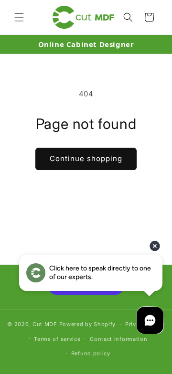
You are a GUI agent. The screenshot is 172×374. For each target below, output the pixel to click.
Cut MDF (44, 324)
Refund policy (90, 353)
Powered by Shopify (87, 324)
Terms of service (57, 339)
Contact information (118, 339)
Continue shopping (86, 158)
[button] (19, 17)
